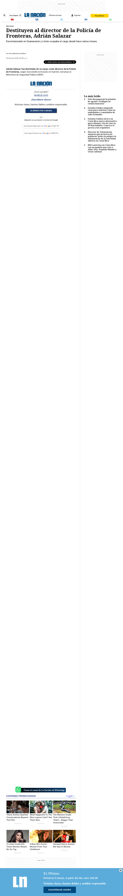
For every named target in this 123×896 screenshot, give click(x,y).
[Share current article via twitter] (61, 19)
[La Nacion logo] (35, 15)
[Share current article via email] (12, 19)
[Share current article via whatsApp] (110, 19)
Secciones (13, 15)
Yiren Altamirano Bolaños (17, 53)
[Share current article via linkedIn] (86, 19)
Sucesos (10, 26)
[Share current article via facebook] (36, 19)
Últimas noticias (55, 15)
